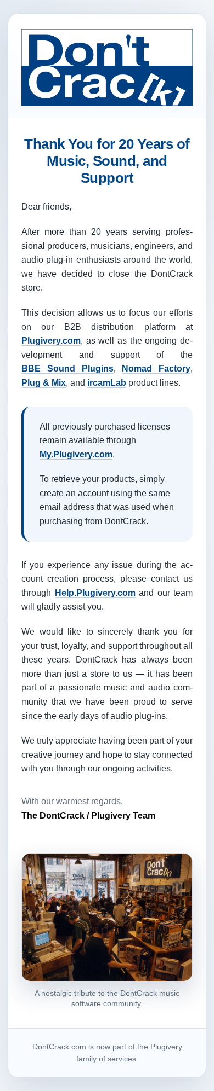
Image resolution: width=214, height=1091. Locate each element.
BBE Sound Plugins (67, 368)
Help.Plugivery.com (95, 592)
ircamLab (106, 382)
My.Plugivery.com (76, 454)
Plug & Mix (43, 382)
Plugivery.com (51, 340)
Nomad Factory (156, 368)
